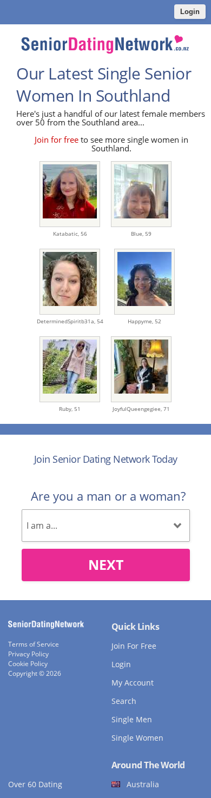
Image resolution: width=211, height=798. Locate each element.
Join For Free (133, 646)
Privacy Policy (28, 654)
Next (105, 564)
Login (190, 12)
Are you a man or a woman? (108, 496)
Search (123, 701)
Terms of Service (33, 644)
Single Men (131, 719)
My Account (132, 682)
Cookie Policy (28, 663)
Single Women (137, 738)
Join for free (56, 139)
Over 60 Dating (35, 784)
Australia (143, 784)
